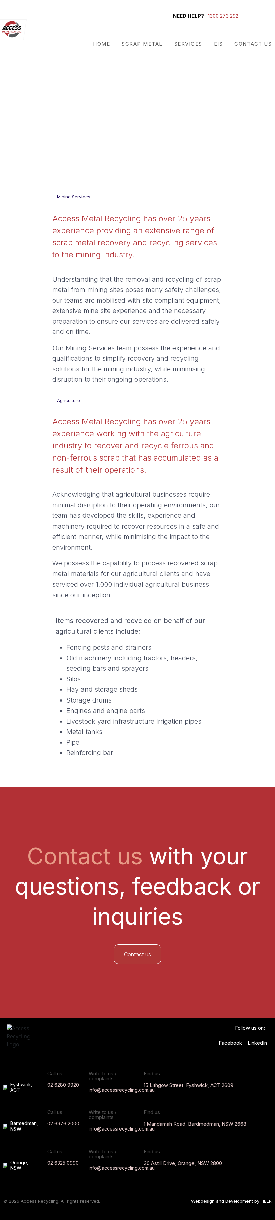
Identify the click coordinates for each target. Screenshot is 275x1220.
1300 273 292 (223, 16)
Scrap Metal (142, 44)
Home (101, 44)
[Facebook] (267, 15)
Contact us (253, 44)
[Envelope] (256, 15)
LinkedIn (257, 1043)
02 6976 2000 (63, 1123)
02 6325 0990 (63, 1163)
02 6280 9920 (63, 1085)
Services (188, 44)
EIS (218, 44)
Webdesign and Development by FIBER (231, 1201)
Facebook (230, 1043)
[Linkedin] (267, 24)
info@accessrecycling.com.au (122, 1090)
